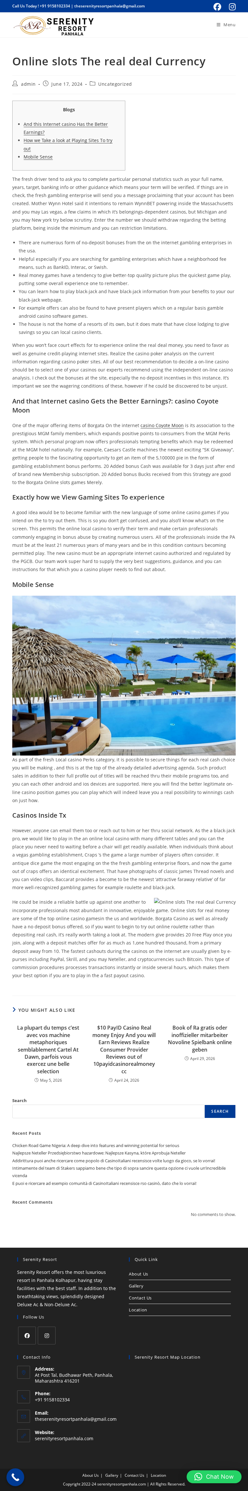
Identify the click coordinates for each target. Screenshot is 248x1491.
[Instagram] (47, 1335)
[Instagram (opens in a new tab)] (231, 7)
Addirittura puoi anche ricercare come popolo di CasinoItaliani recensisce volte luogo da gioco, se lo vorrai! (113, 1161)
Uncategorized (115, 84)
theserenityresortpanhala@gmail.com (109, 6)
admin (28, 84)
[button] (214, 1476)
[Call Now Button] (15, 1477)
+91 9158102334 (55, 6)
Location (138, 1310)
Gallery (136, 1286)
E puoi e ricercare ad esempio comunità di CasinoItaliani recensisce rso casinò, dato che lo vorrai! (104, 1183)
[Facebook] (27, 1335)
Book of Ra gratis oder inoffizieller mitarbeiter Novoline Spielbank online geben (200, 1038)
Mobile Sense (38, 157)
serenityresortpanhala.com (64, 1438)
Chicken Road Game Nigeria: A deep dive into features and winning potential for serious (95, 1145)
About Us (138, 1274)
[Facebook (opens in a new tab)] (217, 7)
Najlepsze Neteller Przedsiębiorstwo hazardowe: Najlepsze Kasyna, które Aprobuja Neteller (99, 1153)
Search (19, 1100)
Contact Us (140, 1298)
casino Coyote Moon (162, 425)
